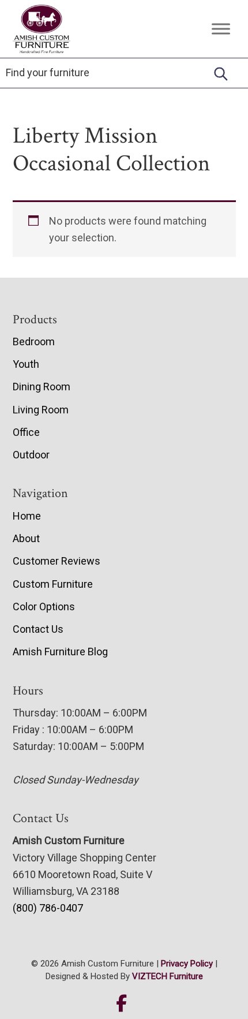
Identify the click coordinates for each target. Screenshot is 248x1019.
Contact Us (38, 629)
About (26, 538)
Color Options (44, 606)
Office (26, 432)
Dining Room (41, 386)
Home (27, 516)
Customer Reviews (56, 561)
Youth (26, 364)
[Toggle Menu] (221, 29)
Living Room (41, 410)
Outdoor (31, 455)
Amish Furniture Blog (60, 651)
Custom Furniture (53, 584)
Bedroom (34, 341)
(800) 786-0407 (48, 908)
